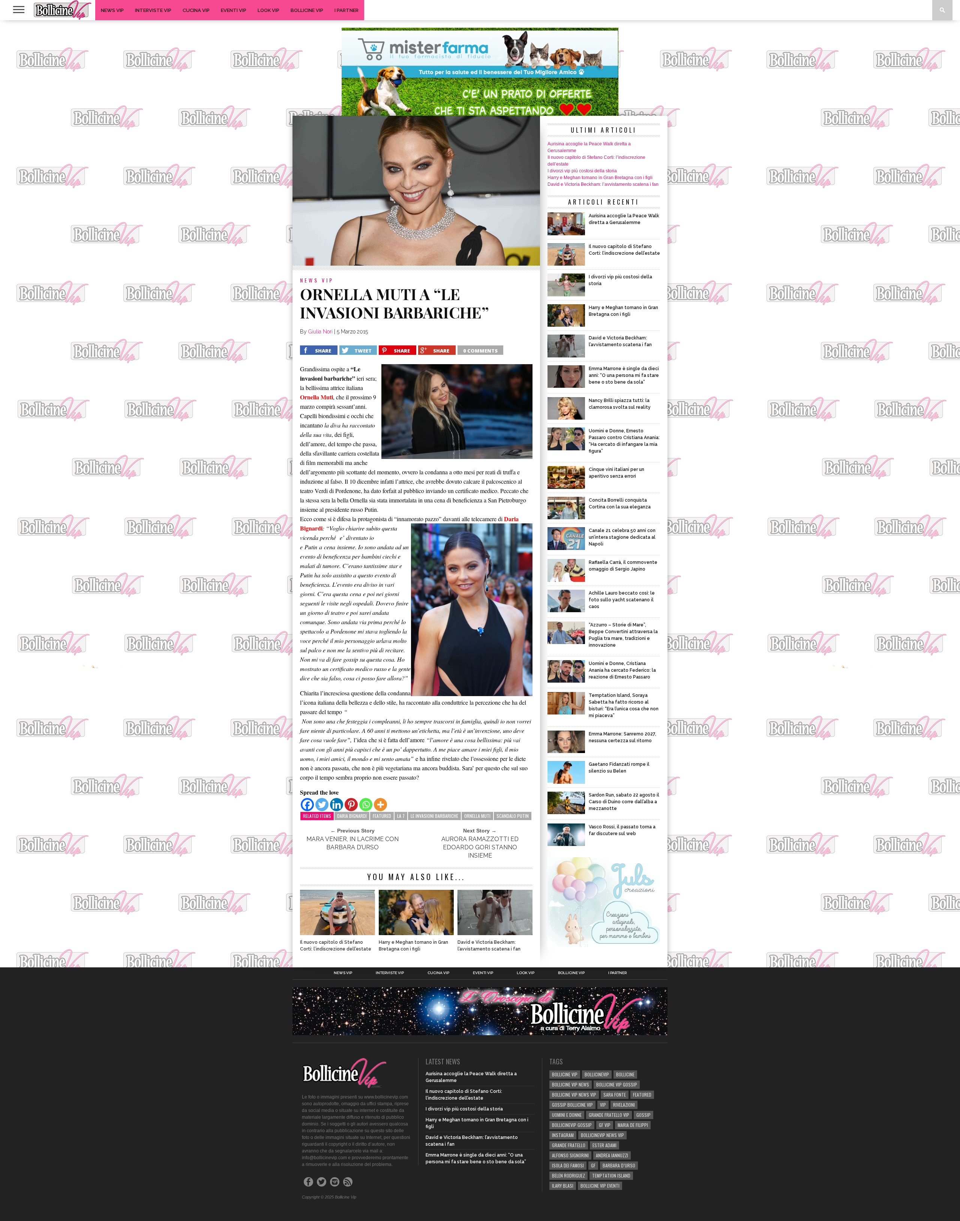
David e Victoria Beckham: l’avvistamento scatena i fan (489, 946)
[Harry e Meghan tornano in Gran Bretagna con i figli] (416, 933)
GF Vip (604, 1125)
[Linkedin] (336, 804)
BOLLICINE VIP (565, 1074)
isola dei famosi (568, 1165)
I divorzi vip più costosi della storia (582, 170)
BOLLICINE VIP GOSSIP (616, 1084)
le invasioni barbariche (434, 816)
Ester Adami (604, 1145)
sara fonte (614, 1094)
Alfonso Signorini (570, 1155)
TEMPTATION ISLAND (611, 1175)
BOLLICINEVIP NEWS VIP (602, 1135)
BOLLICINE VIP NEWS (570, 1084)
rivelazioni (624, 1104)
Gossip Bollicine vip (572, 1104)
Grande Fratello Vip (609, 1115)
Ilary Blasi (562, 1185)
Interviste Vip (153, 10)
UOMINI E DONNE (567, 1115)
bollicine (625, 1074)
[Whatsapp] (365, 804)
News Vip (112, 10)
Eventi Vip (233, 10)
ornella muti (477, 816)
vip (603, 1104)
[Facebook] (307, 804)
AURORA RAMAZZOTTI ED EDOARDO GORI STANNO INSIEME (480, 847)
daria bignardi (352, 816)
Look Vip (268, 10)
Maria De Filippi (633, 1125)
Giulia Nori (320, 332)
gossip (643, 1115)
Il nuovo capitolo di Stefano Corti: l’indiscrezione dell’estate (335, 946)
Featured (382, 816)
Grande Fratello (568, 1145)
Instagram (563, 1135)
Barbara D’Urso (619, 1165)
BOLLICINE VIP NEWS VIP (574, 1094)
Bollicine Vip (307, 10)
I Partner (346, 10)
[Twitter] (321, 804)
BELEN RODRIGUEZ (568, 1175)
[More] (380, 804)
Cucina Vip (196, 10)
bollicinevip (597, 1074)
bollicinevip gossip (572, 1125)
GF (593, 1165)
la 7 (401, 816)
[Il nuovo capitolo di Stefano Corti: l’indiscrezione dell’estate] (337, 933)
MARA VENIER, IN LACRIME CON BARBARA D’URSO (352, 843)
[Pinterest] (351, 804)
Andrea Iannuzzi (612, 1155)
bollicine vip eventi (600, 1185)
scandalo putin (512, 816)
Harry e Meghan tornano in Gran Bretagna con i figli (413, 946)
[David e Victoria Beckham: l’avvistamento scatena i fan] (495, 933)
